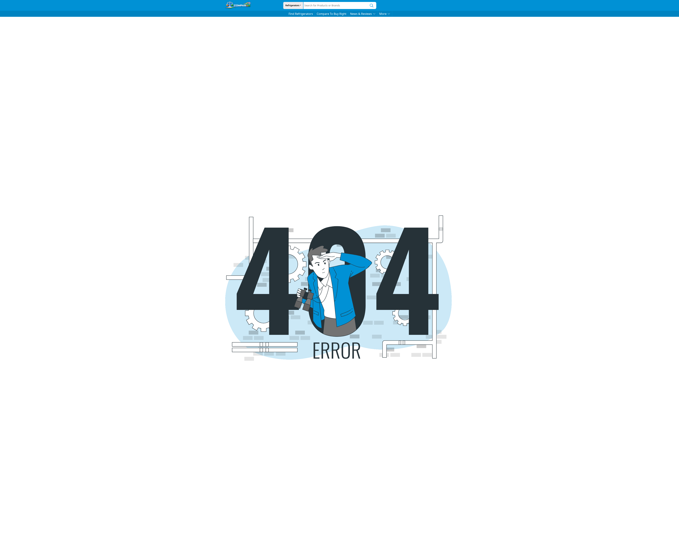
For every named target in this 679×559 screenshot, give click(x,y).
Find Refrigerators (301, 14)
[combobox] (335, 5)
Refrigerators (292, 5)
